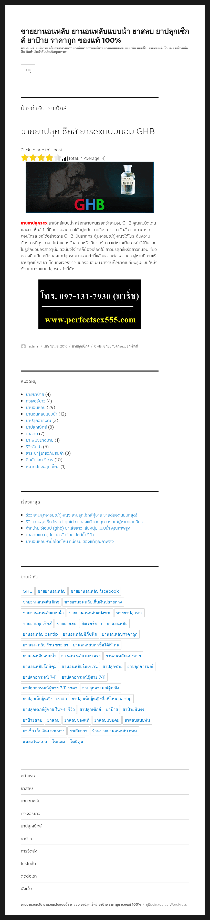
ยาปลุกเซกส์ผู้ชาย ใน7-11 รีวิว (49, 709)
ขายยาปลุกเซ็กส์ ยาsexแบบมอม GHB (88, 131)
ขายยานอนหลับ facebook (94, 591)
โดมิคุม (76, 741)
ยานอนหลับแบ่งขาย (123, 655)
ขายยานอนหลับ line (41, 602)
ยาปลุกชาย (112, 666)
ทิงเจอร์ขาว (35, 401)
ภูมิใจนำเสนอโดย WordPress (166, 904)
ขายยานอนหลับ (51, 591)
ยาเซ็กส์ (132, 346)
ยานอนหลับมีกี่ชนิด (80, 634)
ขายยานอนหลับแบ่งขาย (90, 612)
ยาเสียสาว (78, 730)
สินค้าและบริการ (39, 460)
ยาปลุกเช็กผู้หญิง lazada (45, 698)
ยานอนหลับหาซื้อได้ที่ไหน (96, 645)
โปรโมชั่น (28, 863)
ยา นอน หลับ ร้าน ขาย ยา (45, 645)
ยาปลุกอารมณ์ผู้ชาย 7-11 (84, 677)
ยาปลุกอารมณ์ (38, 420)
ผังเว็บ (26, 888)
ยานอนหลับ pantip (40, 634)
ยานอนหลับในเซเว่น (80, 666)
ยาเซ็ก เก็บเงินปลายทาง (44, 730)
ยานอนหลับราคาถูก (120, 634)
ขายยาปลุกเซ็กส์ (37, 623)
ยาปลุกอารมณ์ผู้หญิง (100, 688)
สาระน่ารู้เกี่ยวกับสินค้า (45, 453)
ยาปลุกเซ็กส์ (80, 346)
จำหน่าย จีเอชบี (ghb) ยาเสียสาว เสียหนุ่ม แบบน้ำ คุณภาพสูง (78, 528)
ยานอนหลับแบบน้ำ (41, 414)
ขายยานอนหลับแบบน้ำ (43, 612)
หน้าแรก (28, 776)
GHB (98, 346)
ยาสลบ (32, 434)
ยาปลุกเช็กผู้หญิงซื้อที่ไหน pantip (102, 698)
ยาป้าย (112, 709)
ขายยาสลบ (66, 623)
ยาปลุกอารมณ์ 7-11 (40, 677)
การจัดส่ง (29, 851)
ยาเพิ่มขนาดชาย (40, 440)
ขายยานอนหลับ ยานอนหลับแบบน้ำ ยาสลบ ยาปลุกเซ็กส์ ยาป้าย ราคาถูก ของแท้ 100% (105, 35)
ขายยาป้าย (35, 394)
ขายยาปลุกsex (114, 346)
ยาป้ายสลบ (32, 720)
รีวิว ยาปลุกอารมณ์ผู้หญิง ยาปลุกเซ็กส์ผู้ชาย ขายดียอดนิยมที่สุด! (81, 515)
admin (34, 346)
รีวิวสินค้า (34, 447)
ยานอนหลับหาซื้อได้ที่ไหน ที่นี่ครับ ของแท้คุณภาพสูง (70, 541)
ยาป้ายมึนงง (133, 709)
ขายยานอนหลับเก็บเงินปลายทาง (93, 602)
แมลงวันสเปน (35, 741)
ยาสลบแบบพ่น (137, 720)
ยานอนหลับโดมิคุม (40, 666)
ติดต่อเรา (29, 876)
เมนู (28, 70)
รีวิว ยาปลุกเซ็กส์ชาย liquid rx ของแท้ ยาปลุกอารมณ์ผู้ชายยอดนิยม (84, 522)
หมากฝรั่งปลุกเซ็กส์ (42, 466)
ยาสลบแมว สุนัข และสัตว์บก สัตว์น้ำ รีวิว (60, 535)
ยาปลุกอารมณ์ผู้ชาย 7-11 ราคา (50, 688)
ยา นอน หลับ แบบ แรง (81, 655)
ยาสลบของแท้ (76, 720)
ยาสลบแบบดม (107, 720)
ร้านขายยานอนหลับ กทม (114, 730)
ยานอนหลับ (36, 407)
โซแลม (58, 741)
